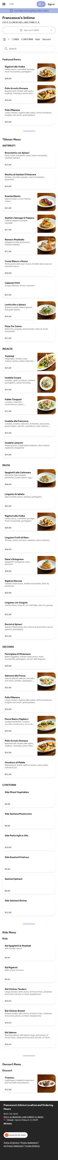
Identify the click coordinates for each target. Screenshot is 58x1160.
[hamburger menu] (3, 4)
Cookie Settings (32, 1146)
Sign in (51, 4)
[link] (14, 39)
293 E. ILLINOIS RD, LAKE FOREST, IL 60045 (23, 1117)
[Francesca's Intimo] (11, 4)
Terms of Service (11, 1142)
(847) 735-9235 (11, 1113)
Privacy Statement (29, 1142)
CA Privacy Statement (13, 1146)
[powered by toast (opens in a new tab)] (15, 1135)
